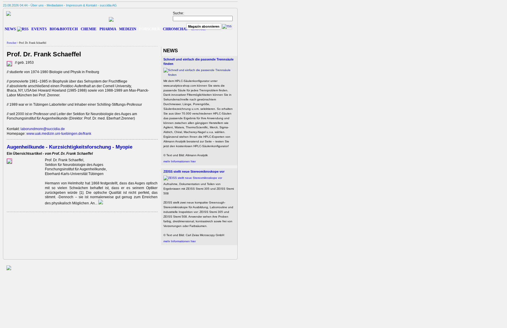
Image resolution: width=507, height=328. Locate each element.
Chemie (89, 29)
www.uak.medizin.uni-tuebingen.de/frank (58, 134)
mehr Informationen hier (179, 161)
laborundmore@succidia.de (43, 129)
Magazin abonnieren (203, 26)
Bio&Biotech (64, 29)
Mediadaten (55, 5)
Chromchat (175, 29)
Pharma (107, 29)
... (96, 203)
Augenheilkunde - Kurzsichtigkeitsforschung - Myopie (69, 147)
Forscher (149, 29)
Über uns (37, 5)
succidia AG (108, 5)
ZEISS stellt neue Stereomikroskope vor (193, 171)
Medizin (127, 29)
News (10, 29)
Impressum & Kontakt (81, 5)
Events (39, 29)
